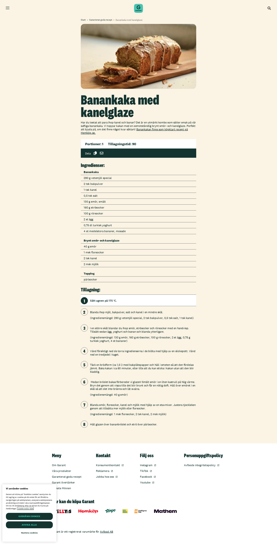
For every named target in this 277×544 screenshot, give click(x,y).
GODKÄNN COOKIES (29, 516)
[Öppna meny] (8, 8)
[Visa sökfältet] (268, 8)
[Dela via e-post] (101, 153)
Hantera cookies (29, 532)
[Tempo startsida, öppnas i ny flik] (110, 511)
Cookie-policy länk (25, 508)
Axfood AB (106, 531)
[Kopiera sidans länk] (95, 153)
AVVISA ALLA (29, 524)
